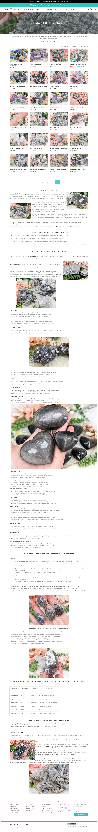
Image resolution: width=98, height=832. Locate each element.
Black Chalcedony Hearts (78, 169)
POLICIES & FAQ (30, 806)
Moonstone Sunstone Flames (59, 148)
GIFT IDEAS (12, 814)
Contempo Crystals (18, 826)
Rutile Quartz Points (76, 127)
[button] (93, 9)
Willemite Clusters (75, 148)
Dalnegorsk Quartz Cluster (78, 64)
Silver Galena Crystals (56, 127)
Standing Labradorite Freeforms (16, 64)
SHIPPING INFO (29, 810)
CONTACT (44, 806)
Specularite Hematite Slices (38, 86)
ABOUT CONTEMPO (46, 804)
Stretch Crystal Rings (76, 107)
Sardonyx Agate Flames (17, 148)
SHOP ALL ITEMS (14, 804)
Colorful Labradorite (56, 107)
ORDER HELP (29, 804)
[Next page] (58, 177)
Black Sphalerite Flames (37, 107)
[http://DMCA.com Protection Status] (71, 824)
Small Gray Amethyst (36, 148)
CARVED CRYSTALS (14, 810)
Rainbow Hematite (55, 64)
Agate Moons (74, 86)
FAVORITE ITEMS (46, 808)
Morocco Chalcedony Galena (58, 169)
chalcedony (59, 226)
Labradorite (33, 256)
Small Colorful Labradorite (17, 86)
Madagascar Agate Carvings (18, 169)
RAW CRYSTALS (13, 808)
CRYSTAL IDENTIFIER (47, 810)
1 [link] (39, 177)
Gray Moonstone (14, 264)
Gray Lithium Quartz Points (38, 169)
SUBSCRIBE (81, 814)
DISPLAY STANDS (14, 812)
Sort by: (63, 46)
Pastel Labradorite (55, 86)
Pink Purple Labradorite (37, 64)
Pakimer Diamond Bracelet (18, 127)
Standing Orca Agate (36, 127)
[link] (49, 2)
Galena (46, 758)
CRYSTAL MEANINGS (47, 812)
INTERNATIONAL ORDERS (32, 808)
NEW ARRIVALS (13, 806)
